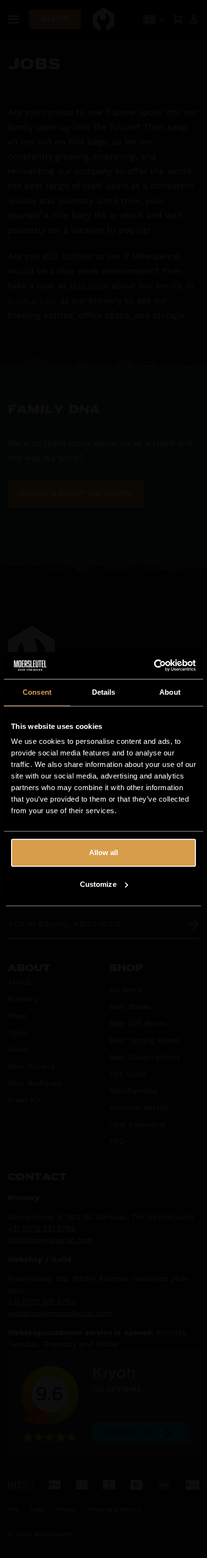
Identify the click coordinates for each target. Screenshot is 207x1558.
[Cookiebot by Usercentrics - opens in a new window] (154, 665)
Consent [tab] (37, 692)
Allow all (103, 852)
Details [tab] (104, 692)
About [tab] (170, 692)
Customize (98, 884)
